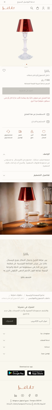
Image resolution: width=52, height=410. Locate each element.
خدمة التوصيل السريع (26, 2)
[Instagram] (36, 395)
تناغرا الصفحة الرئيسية (35, 295)
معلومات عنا (45, 334)
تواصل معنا (45, 354)
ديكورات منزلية (16, 295)
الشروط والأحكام (39, 404)
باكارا (47, 70)
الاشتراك (9, 321)
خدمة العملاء (45, 340)
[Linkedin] (15, 395)
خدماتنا (47, 347)
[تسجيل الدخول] (43, 8)
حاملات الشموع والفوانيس (39, 299)
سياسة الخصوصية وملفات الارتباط (19, 404)
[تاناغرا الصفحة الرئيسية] (8, 8)
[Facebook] (29, 395)
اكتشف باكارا (26, 278)
